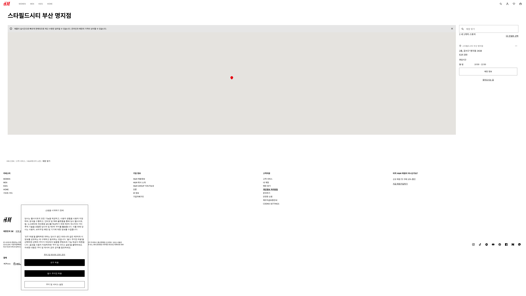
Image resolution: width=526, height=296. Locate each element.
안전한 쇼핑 (267, 196)
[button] (231, 78)
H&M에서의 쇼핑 (34, 161)
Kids (40, 3)
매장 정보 (488, 71)
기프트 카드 (8, 193)
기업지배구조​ (138, 196)
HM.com (10, 161)
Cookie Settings (271, 204)
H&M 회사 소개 (139, 182)
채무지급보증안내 (270, 200)
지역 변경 (19, 231)
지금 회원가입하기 (400, 183)
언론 (135, 189)
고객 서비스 (20, 161)
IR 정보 (136, 193)
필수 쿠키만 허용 (54, 273)
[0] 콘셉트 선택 (512, 36)
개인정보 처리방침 (270, 189)
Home (49, 3)
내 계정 (266, 182)
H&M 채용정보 (139, 178)
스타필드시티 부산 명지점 (472, 46)
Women (22, 3)
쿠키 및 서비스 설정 (54, 284)
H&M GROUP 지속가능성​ (143, 185)
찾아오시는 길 (488, 79)
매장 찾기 (46, 161)
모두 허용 (54, 262)
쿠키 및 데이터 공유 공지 (54, 255)
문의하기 (266, 193)
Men (32, 3)
